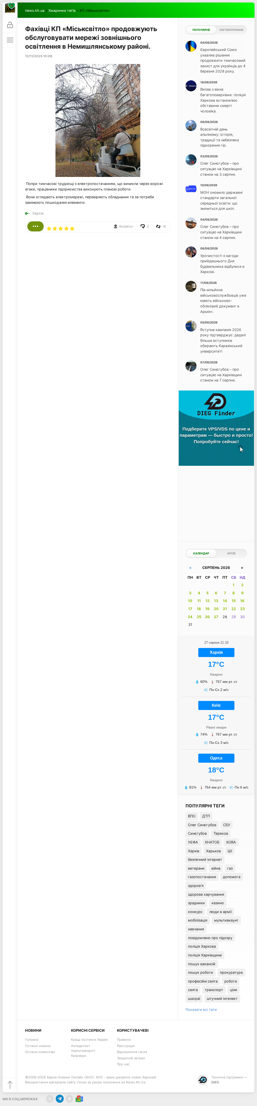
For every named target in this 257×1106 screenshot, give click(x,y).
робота (230, 981)
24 (190, 617)
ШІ (230, 851)
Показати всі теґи (201, 1009)
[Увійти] (10, 25)
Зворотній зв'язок (131, 1058)
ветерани (196, 868)
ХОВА (231, 842)
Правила (124, 1039)
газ (230, 868)
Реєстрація (126, 1046)
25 (199, 617)
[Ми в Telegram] (59, 1099)
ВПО (192, 816)
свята (193, 990)
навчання (196, 929)
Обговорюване (231, 30)
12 (208, 601)
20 (216, 609)
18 (199, 609)
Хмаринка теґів (62, 10)
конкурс (195, 911)
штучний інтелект (222, 998)
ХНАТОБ (212, 842)
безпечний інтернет (205, 859)
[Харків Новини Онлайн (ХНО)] (10, 10)
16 (242, 601)
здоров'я (196, 885)
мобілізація (197, 920)
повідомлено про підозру (210, 938)
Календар (201, 553)
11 (199, 601)
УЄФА (193, 842)
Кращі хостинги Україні (89, 1039)
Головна (31, 1039)
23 (242, 609)
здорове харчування (206, 894)
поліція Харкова (202, 946)
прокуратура (231, 972)
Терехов (221, 833)
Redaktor (126, 226)
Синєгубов (197, 833)
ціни (233, 990)
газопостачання (202, 877)
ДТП (206, 816)
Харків (38, 213)
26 (207, 617)
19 (207, 609)
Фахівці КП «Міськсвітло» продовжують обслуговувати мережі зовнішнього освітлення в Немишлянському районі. (91, 37)
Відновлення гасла (132, 1052)
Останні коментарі (40, 1052)
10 (190, 601)
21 (225, 609)
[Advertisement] (216, 502)
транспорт (214, 990)
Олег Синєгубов (202, 825)
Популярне (201, 30)
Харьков (213, 851)
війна (215, 868)
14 (225, 601)
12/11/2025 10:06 (38, 56)
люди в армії (220, 911)
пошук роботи (200, 972)
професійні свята (203, 981)
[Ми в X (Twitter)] (50, 1099)
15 (234, 601)
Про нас (123, 1064)
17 (190, 609)
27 (216, 617)
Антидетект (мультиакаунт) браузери (83, 1051)
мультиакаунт (226, 920)
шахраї (194, 998)
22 (233, 609)
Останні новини (37, 1046)
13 (216, 601)
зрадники (196, 903)
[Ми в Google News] (79, 1099)
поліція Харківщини (205, 955)
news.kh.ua (34, 10)
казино (218, 903)
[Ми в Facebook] (69, 1099)
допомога (231, 877)
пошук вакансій (201, 964)
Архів (231, 553)
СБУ (226, 825)
